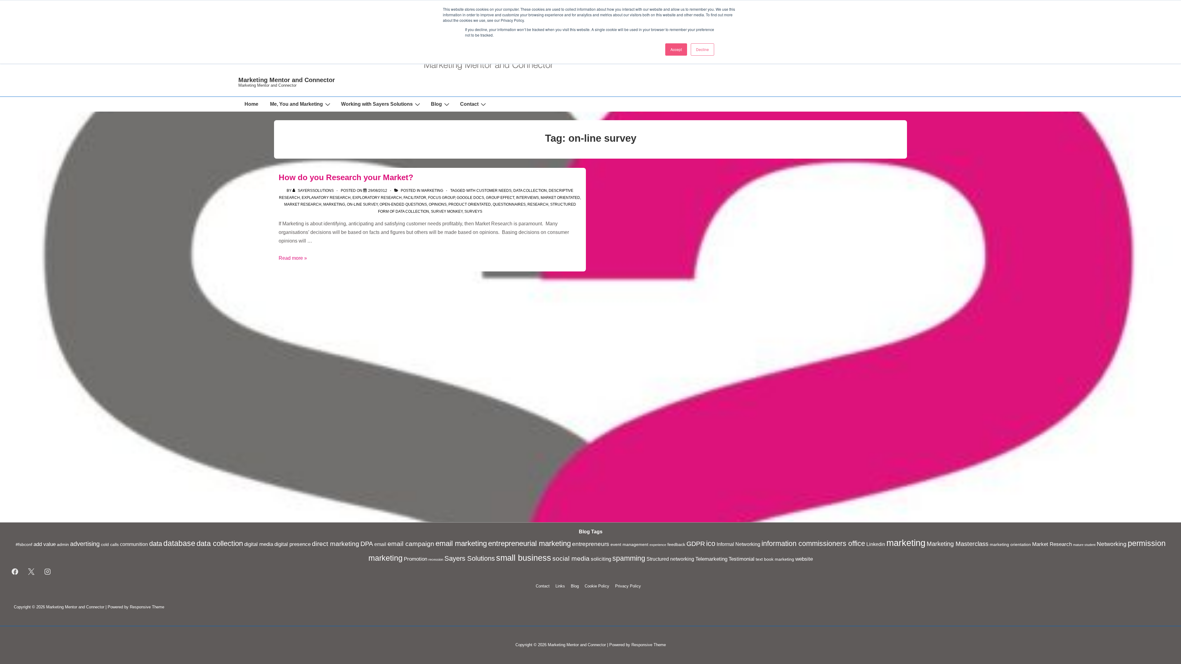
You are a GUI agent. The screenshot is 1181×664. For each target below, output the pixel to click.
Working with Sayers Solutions (377, 104)
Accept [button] (676, 49)
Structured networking (670, 559)
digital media (258, 544)
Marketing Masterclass (957, 543)
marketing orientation (1010, 544)
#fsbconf (24, 544)
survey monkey (447, 211)
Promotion (415, 559)
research (537, 204)
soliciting (601, 559)
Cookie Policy (597, 586)
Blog (436, 104)
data (155, 543)
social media (571, 558)
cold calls (110, 544)
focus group (441, 198)
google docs (470, 198)
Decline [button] (702, 49)
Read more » (293, 258)
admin (63, 544)
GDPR (695, 543)
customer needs (493, 190)
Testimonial (741, 559)
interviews (527, 198)
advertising (85, 543)
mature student (1084, 545)
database (179, 543)
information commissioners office (813, 543)
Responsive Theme (147, 607)
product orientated (469, 204)
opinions (438, 204)
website (804, 559)
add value (45, 544)
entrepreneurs (590, 544)
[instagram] (48, 571)
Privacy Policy (628, 586)
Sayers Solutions (469, 558)
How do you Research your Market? (346, 177)
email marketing (461, 543)
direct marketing (335, 543)
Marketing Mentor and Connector (286, 80)
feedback (676, 544)
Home (251, 104)
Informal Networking (738, 544)
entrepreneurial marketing (529, 543)
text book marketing (775, 559)
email (380, 544)
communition (134, 544)
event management (629, 544)
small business (523, 558)
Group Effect (500, 198)
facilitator (415, 198)
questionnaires (509, 204)
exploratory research (377, 198)
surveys (473, 211)
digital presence (292, 544)
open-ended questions (403, 204)
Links (560, 586)
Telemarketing (711, 559)
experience (658, 545)
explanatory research (326, 198)
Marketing (432, 190)
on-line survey (362, 204)
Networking (1112, 544)
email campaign (411, 543)
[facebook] (15, 571)
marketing (334, 204)
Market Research (302, 204)
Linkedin (875, 544)
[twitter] (31, 571)
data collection (530, 190)
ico (710, 543)
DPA (366, 543)
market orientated (560, 198)
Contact (469, 104)
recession (435, 559)
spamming (628, 558)
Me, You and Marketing (296, 104)
